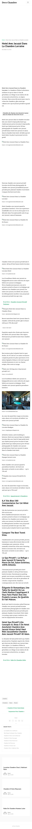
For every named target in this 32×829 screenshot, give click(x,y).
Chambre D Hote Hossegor (10, 738)
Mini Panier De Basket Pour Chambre (13, 733)
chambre (5, 698)
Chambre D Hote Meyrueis (12, 789)
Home (3, 40)
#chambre (5, 703)
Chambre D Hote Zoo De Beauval (12, 735)
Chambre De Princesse (9, 743)
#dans (10, 703)
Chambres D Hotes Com (9, 745)
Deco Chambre (9, 2)
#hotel (15, 703)
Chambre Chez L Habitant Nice (11, 748)
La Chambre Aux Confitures (10, 730)
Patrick (9, 773)
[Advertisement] (16, 22)
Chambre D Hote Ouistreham (16, 708)
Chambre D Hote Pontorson (10, 740)
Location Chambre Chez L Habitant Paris (15, 768)
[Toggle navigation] (28, 2)
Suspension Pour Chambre (16, 711)
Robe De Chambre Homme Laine (14, 808)
